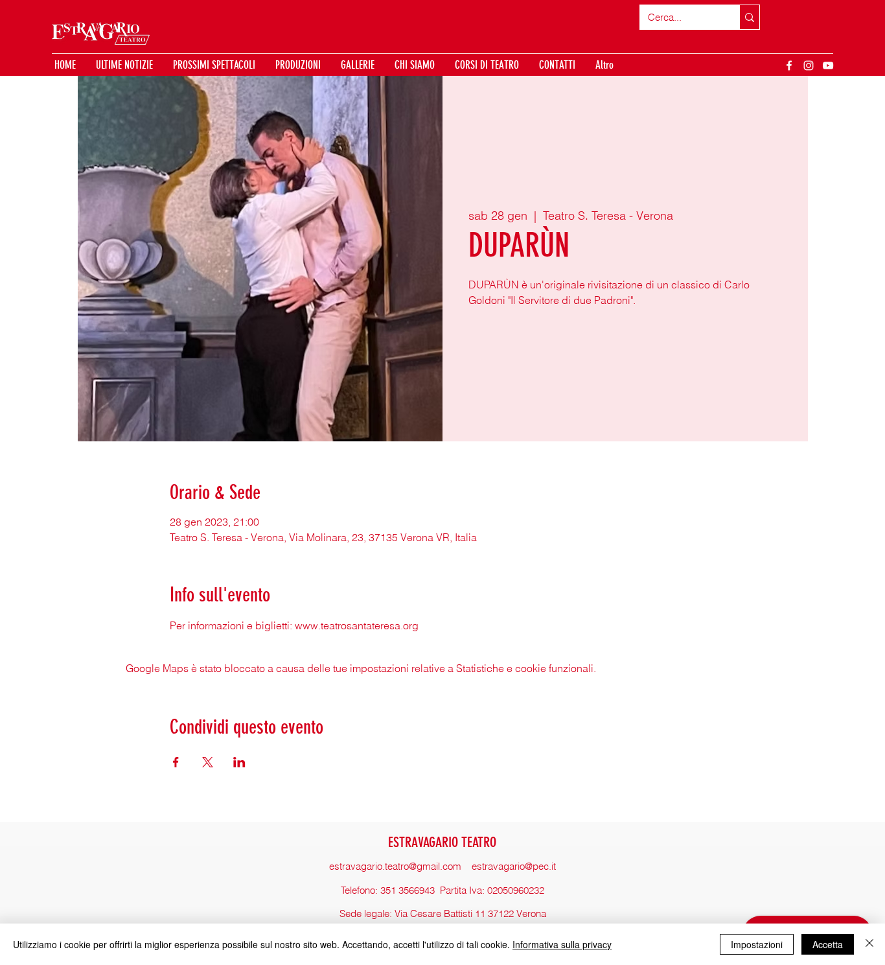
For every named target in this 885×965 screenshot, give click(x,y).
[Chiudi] (869, 944)
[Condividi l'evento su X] (207, 762)
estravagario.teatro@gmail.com (395, 866)
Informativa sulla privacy (562, 944)
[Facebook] (789, 65)
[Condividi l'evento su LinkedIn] (239, 762)
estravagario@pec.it (514, 866)
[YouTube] (828, 65)
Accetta (827, 944)
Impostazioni (757, 944)
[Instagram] (808, 65)
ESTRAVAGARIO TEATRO (442, 842)
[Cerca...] (749, 17)
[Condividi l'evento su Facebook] (176, 762)
